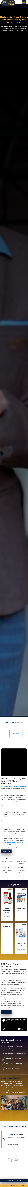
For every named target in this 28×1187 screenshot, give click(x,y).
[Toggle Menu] (23, 2)
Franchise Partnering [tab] (14, 1066)
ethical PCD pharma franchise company (15, 786)
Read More (6, 851)
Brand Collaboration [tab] (13, 1061)
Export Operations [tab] (13, 1071)
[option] (14, 734)
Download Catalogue (14, 1180)
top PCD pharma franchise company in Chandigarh (14, 842)
